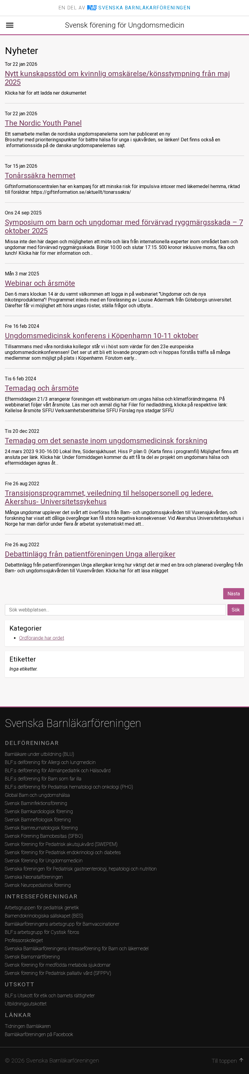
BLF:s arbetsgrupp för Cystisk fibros (42, 932)
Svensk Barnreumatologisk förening (41, 828)
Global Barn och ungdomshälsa (37, 795)
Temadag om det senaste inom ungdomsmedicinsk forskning (106, 440)
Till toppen (228, 1060)
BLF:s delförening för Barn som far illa (43, 779)
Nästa (233, 594)
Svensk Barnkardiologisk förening (39, 811)
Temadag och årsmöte (42, 388)
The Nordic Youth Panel (43, 123)
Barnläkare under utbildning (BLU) (39, 754)
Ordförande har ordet (41, 638)
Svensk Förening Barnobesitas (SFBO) (44, 836)
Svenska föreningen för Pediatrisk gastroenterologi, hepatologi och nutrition (81, 869)
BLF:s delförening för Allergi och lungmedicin (50, 762)
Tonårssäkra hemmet (40, 175)
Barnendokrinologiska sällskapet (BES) (44, 916)
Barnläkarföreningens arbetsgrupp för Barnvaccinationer (62, 924)
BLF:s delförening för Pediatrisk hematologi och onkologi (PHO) (69, 787)
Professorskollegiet (24, 940)
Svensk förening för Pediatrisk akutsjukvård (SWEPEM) (61, 844)
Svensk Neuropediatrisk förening (38, 885)
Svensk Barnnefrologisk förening (38, 820)
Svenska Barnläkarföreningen (73, 723)
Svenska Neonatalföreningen (34, 877)
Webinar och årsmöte (40, 283)
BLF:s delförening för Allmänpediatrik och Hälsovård (58, 770)
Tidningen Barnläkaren (28, 1026)
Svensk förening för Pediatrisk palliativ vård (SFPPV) (58, 973)
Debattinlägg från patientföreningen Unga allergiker (90, 554)
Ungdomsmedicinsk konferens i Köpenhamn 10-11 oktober (102, 336)
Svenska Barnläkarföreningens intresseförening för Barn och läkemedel (76, 948)
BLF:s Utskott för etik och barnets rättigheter (50, 995)
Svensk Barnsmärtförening (32, 957)
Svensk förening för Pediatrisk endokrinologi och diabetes (63, 852)
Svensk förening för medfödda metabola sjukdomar (58, 965)
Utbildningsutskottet (25, 1004)
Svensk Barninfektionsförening (36, 803)
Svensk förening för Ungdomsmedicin (124, 25)
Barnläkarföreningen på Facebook (39, 1034)
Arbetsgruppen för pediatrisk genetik (42, 908)
